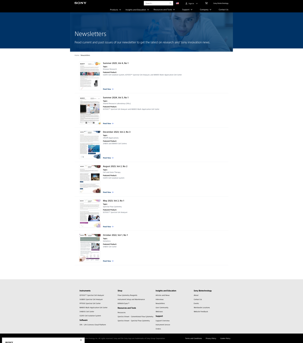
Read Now (107, 89)
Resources (122, 312)
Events (196, 303)
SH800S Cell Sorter (87, 311)
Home (77, 55)
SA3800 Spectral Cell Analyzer (91, 299)
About (196, 295)
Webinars (159, 311)
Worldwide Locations (202, 307)
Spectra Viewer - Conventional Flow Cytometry (135, 316)
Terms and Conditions (193, 338)
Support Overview (162, 320)
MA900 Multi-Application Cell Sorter (93, 307)
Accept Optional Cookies (49, 336)
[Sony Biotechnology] (80, 3)
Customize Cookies (16, 329)
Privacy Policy (211, 338)
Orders (158, 329)
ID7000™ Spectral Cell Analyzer (92, 295)
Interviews (160, 299)
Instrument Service (163, 325)
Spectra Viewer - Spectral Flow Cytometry (134, 320)
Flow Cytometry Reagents (127, 295)
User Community (162, 307)
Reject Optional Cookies (49, 329)
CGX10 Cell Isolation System (90, 316)
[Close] (81, 309)
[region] (43, 324)
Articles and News (163, 295)
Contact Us (223, 9)
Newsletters (160, 303)
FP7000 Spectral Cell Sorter (90, 303)
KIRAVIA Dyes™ (123, 303)
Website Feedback (201, 311)
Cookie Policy (225, 338)
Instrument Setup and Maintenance (131, 299)
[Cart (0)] (206, 3)
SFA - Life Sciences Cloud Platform (93, 325)
